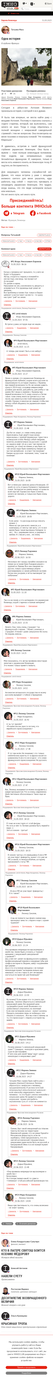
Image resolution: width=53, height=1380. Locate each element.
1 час (20, 241)
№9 (13, 682)
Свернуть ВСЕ (44, 235)
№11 (16, 713)
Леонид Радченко (7, 99)
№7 (15, 422)
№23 (16, 1161)
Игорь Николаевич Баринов (28, 316)
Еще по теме (8, 227)
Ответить (7, 304)
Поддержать (20, 301)
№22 (18, 1070)
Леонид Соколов (20, 97)
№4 (15, 340)
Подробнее (26, 1373)
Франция (12, 220)
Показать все (9, 241)
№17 (18, 880)
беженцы (21, 220)
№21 (17, 1036)
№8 (12, 650)
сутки (47, 241)
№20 (16, 989)
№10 (17, 474)
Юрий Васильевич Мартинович (31, 425)
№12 (14, 779)
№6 (13, 616)
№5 (13, 367)
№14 (18, 510)
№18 (20, 907)
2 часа (29, 241)
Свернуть (8, 301)
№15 (16, 813)
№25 (17, 551)
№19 (14, 939)
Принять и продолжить (26, 1367)
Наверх (7, 1223)
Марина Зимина (41, 99)
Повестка (14, 13)
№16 (17, 844)
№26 (20, 1118)
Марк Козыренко (24, 716)
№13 (17, 742)
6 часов (38, 241)
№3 (12, 589)
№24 (17, 1195)
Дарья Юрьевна (7, 97)
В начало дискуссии (26, 1223)
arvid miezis (47, 97)
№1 (12, 261)
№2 (13, 313)
